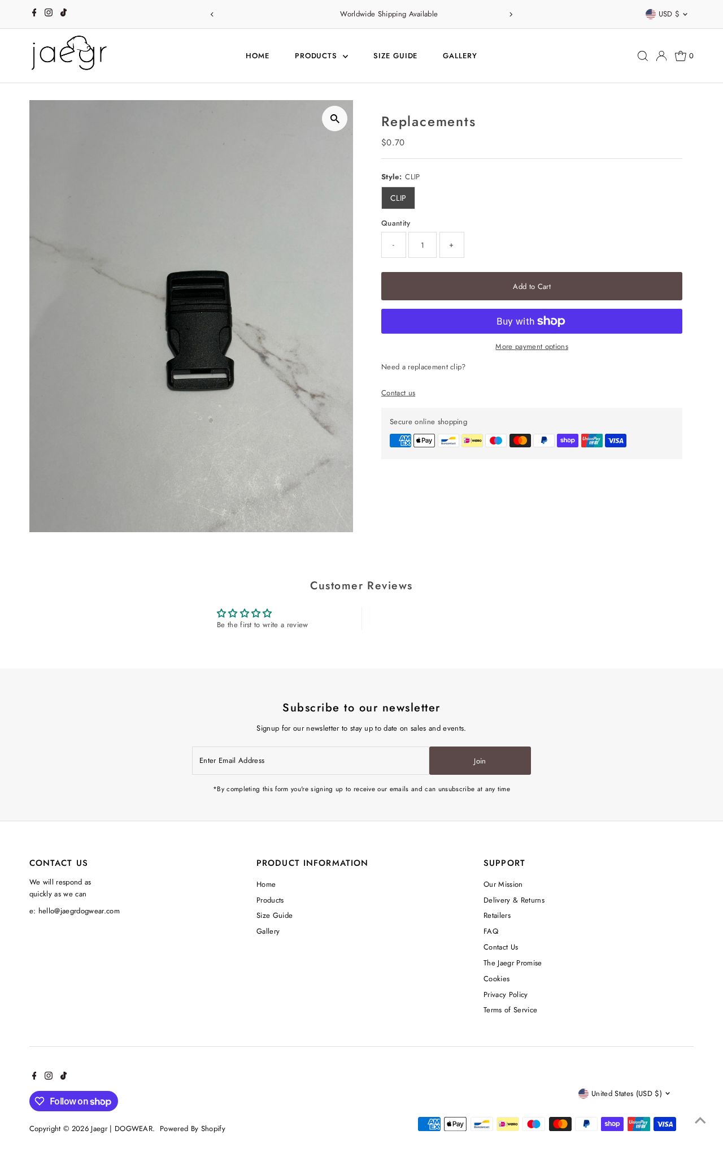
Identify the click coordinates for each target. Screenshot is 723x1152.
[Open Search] (643, 56)
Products (318, 55)
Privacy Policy (506, 994)
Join (480, 761)
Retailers (497, 915)
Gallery (460, 55)
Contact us (398, 392)
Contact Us (501, 947)
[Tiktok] (63, 14)
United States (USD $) (626, 1093)
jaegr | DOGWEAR (122, 1128)
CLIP (398, 198)
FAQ (491, 931)
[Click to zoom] (334, 118)
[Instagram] (48, 14)
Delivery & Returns (514, 900)
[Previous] (212, 14)
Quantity (396, 223)
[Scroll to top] (700, 1121)
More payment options (531, 346)
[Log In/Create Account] (661, 56)
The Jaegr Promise (513, 962)
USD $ (669, 13)
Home (257, 55)
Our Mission (503, 884)
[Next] (511, 14)
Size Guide (395, 55)
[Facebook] (34, 14)
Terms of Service (510, 1009)
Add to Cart (532, 286)
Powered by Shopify (192, 1128)
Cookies (496, 978)
